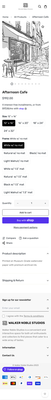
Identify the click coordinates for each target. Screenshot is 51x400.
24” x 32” (9, 130)
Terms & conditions (34, 316)
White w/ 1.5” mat (14, 168)
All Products (20, 17)
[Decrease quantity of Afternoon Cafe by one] (17, 203)
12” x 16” (9, 123)
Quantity (6, 203)
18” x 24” (38, 123)
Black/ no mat (38, 153)
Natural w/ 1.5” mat (15, 176)
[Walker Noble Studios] (25, 6)
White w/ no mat (13, 145)
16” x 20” (23, 123)
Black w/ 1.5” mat (14, 184)
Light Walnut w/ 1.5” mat (18, 192)
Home (5, 17)
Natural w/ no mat (14, 153)
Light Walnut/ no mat (16, 161)
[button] (45, 6)
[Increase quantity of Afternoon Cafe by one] (45, 203)
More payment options (25, 227)
